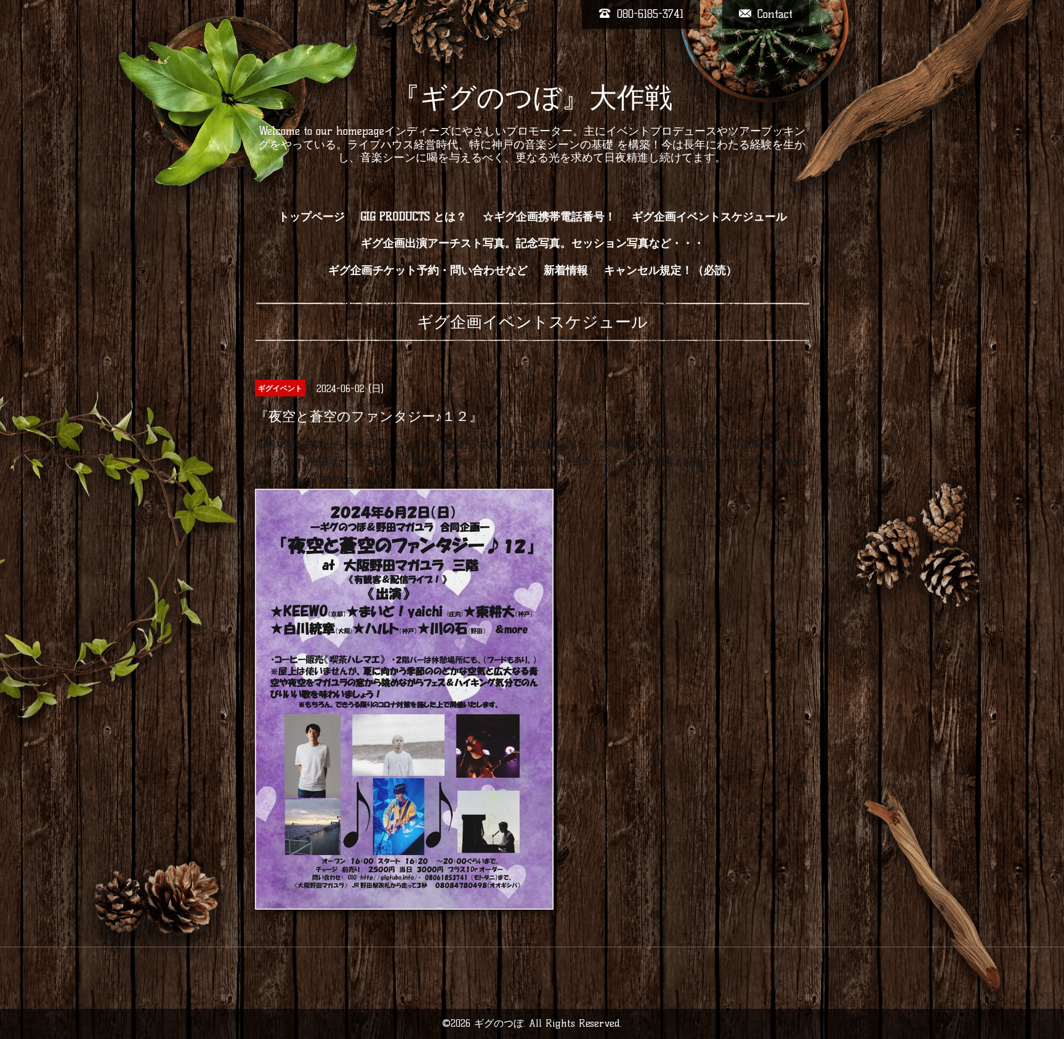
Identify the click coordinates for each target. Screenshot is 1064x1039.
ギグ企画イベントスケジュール (709, 216)
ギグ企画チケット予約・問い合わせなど (428, 270)
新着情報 (566, 270)
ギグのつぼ (498, 1023)
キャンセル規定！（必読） (670, 270)
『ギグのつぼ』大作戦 (532, 97)
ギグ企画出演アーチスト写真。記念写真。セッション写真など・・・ (532, 243)
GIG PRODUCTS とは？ (414, 216)
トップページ (311, 216)
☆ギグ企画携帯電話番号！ (549, 216)
